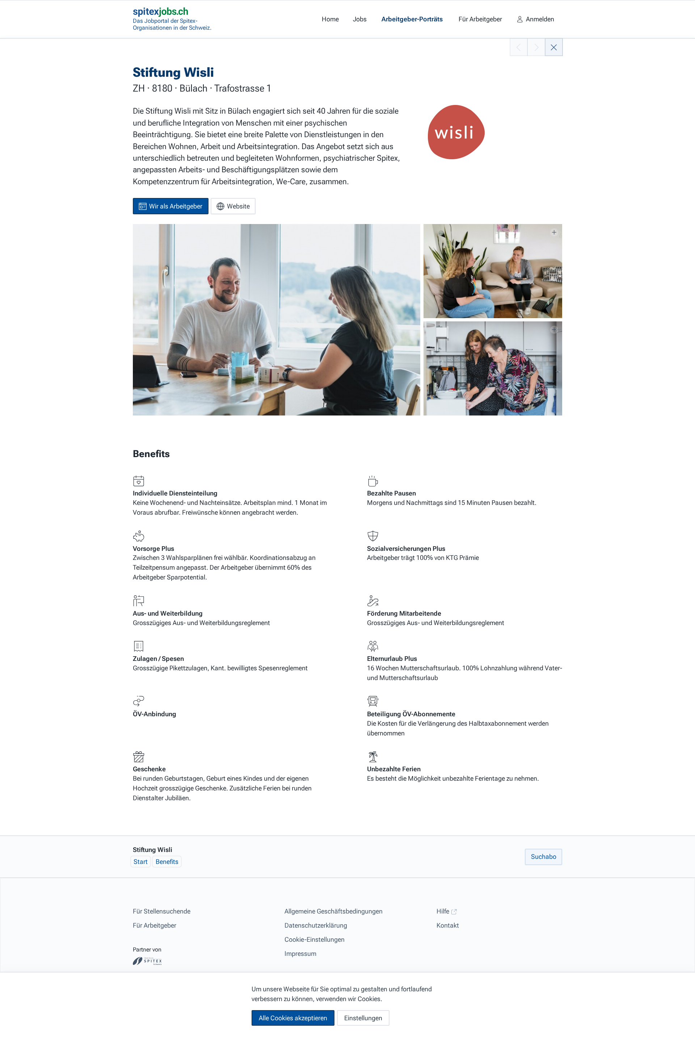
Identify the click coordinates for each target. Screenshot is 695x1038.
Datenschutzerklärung (316, 925)
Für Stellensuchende (161, 911)
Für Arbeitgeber (154, 925)
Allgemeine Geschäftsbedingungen (334, 911)
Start (141, 862)
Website (238, 206)
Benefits (167, 862)
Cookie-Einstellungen (315, 939)
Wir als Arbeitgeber (175, 206)
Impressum (300, 953)
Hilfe (444, 911)
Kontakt (448, 925)
